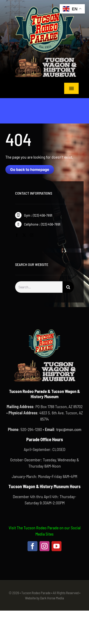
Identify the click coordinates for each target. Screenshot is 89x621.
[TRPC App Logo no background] (44, 6)
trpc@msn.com (68, 429)
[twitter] (24, 235)
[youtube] (56, 546)
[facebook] (16, 235)
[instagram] (31, 235)
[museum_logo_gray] (45, 56)
